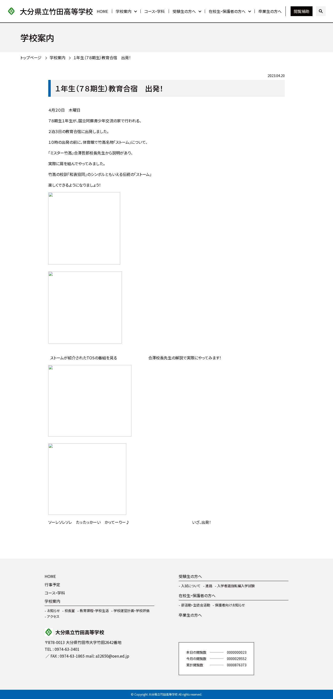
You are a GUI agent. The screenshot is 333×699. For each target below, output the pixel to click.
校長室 (70, 610)
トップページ (30, 57)
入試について (191, 585)
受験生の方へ (184, 11)
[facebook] (49, 670)
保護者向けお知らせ (230, 605)
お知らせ (53, 610)
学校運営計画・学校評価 (131, 610)
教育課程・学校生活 (94, 610)
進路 (209, 585)
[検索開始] (321, 11)
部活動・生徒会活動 (195, 605)
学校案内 (123, 11)
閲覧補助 (301, 11)
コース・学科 (154, 11)
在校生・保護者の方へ (227, 11)
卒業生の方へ (270, 11)
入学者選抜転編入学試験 (236, 585)
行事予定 (52, 584)
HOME (102, 11)
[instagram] (64, 670)
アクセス (53, 616)
